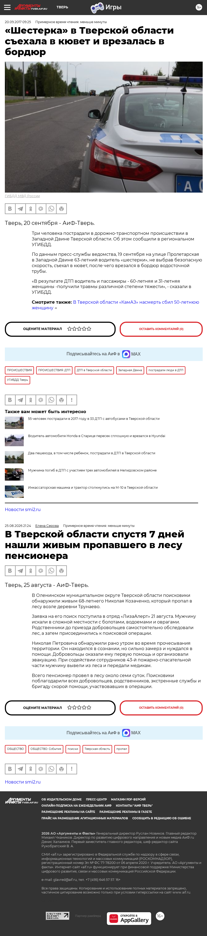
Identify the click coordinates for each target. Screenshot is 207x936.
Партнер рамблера (88, 915)
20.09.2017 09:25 (18, 22)
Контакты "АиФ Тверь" (134, 805)
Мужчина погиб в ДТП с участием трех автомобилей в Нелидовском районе (92, 470)
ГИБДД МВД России (22, 196)
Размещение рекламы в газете (125, 812)
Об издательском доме (62, 799)
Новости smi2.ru (23, 509)
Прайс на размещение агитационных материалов (85, 818)
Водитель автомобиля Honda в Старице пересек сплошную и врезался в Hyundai (96, 436)
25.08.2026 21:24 (18, 526)
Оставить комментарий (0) (161, 329)
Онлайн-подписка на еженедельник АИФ (77, 805)
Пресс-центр (96, 799)
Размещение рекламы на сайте (68, 812)
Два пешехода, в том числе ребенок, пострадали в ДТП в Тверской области (91, 453)
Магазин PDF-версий (128, 799)
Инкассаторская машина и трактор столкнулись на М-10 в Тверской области (93, 487)
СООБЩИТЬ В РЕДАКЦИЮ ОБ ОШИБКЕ (161, 818)
